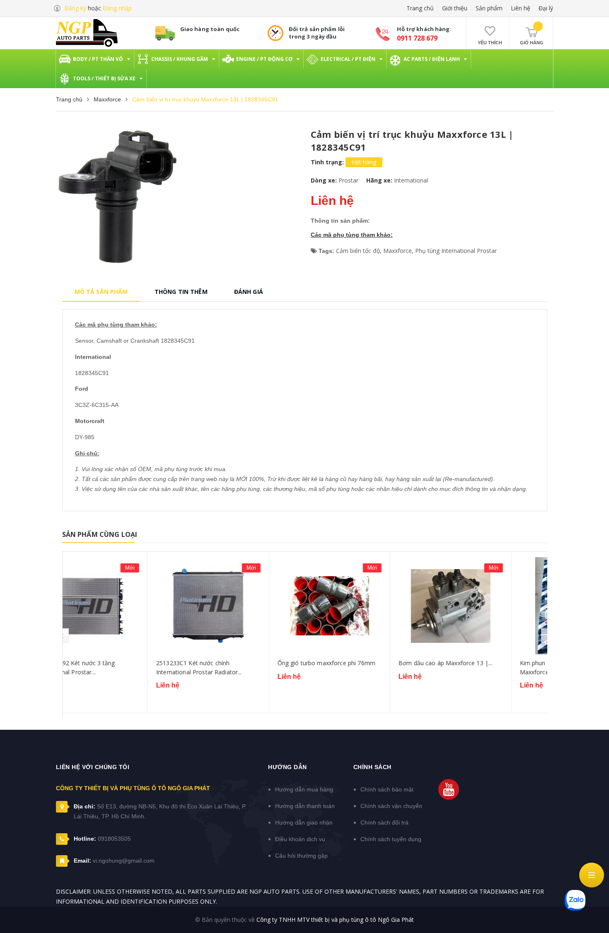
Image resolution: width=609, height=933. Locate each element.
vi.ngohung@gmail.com (124, 860)
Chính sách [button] (372, 767)
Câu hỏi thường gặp (301, 855)
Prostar (348, 180)
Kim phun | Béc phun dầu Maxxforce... (470, 667)
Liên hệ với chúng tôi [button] (93, 767)
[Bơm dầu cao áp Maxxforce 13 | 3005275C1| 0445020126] (365, 605)
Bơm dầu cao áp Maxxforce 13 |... (360, 663)
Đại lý (546, 8)
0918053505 (114, 838)
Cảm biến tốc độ (358, 251)
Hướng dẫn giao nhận (304, 822)
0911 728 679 (417, 38)
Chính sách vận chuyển (391, 806)
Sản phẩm (489, 8)
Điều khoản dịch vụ (300, 839)
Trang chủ (420, 8)
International (411, 180)
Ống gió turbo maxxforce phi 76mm (241, 663)
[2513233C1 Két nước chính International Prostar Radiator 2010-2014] (123, 605)
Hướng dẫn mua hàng (304, 789)
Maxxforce (397, 251)
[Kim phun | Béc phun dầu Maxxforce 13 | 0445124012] (487, 605)
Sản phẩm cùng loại (100, 534)
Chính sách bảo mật (386, 789)
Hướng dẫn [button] (287, 767)
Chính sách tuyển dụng (390, 839)
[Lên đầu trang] (592, 918)
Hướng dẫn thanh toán (305, 806)
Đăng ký (75, 8)
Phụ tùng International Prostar (456, 251)
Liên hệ (520, 8)
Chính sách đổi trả (384, 822)
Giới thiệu (454, 8)
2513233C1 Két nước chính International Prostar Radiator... (114, 667)
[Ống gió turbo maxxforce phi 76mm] (244, 605)
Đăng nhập (117, 8)
